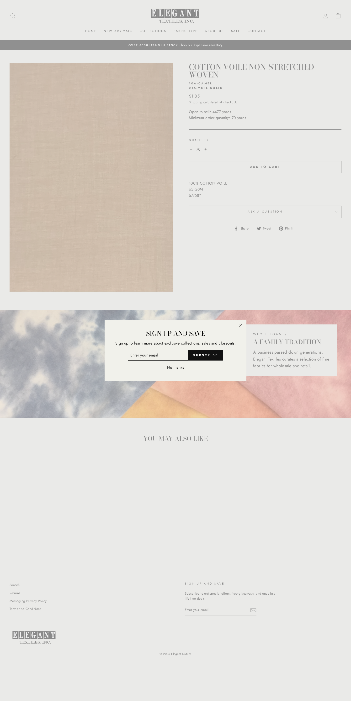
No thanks (175, 367)
